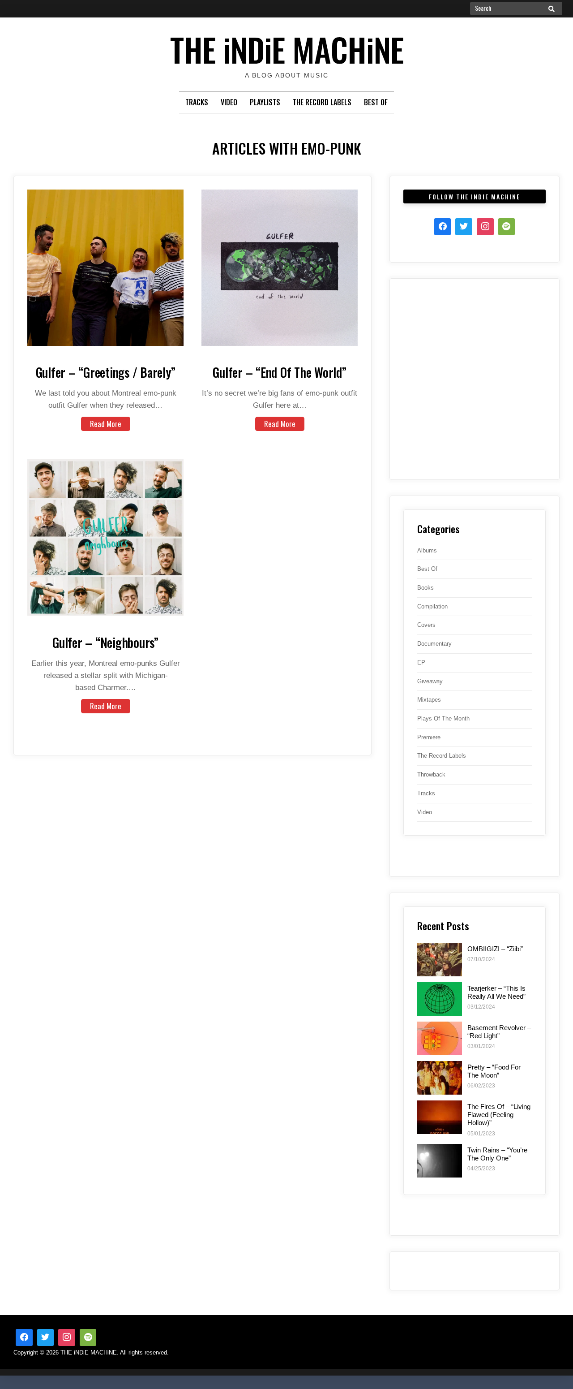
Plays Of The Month (443, 718)
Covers (426, 624)
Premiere (428, 737)
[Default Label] (88, 1337)
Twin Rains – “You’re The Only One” (497, 1154)
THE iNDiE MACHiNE (286, 49)
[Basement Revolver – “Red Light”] (439, 1038)
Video (229, 102)
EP (421, 662)
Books (425, 587)
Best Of (376, 102)
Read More (105, 423)
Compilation (432, 606)
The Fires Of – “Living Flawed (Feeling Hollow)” (498, 1114)
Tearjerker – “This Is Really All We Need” (496, 992)
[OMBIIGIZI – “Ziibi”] (439, 959)
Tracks (196, 102)
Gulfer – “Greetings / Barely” (105, 372)
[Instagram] (485, 226)
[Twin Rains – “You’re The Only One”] (439, 1161)
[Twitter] (464, 226)
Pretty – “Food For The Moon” (494, 1071)
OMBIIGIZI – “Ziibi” (495, 949)
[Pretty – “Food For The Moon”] (439, 1078)
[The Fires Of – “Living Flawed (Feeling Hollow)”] (439, 1117)
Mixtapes (429, 699)
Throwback (431, 774)
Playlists (265, 102)
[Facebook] (442, 226)
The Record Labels (322, 102)
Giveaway (430, 681)
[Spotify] (506, 226)
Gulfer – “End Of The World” (279, 372)
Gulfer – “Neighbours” (105, 642)
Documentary (434, 643)
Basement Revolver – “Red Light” (499, 1032)
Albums (427, 550)
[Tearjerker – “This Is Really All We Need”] (439, 999)
